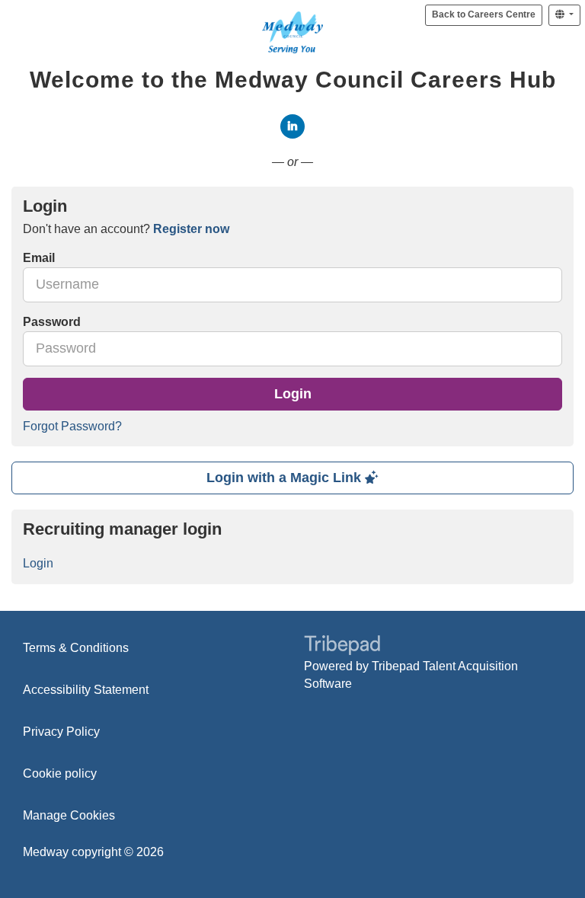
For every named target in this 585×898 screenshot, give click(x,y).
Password (52, 321)
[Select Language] (564, 15)
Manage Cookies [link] (69, 815)
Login (293, 393)
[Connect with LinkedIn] (292, 126)
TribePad (342, 646)
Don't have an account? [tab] (126, 228)
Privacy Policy (61, 731)
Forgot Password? (72, 426)
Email (39, 257)
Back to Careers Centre (483, 14)
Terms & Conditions (76, 647)
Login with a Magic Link (285, 477)
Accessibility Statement (86, 689)
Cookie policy (60, 773)
